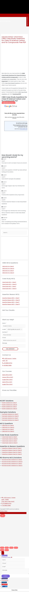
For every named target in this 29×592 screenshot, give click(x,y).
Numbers (5, 332)
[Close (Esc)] (2, 548)
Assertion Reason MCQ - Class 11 (10, 302)
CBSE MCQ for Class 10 (8, 268)
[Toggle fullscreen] (11, 548)
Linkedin (5, 582)
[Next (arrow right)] (7, 550)
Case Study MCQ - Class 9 (9, 282)
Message (4, 343)
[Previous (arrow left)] (2, 550)
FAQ (6, 586)
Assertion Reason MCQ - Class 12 (11, 304)
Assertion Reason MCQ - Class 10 (11, 300)
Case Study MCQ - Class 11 (9, 286)
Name (4, 323)
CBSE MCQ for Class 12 (8, 273)
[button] (8, 103)
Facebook (5, 578)
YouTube (5, 584)
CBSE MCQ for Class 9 (8, 266)
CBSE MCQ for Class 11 (8, 270)
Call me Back (10, 349)
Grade (4, 329)
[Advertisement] (14, 531)
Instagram (5, 580)
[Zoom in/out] (16, 548)
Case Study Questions (7, 36)
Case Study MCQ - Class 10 (9, 284)
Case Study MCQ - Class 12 (9, 288)
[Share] (7, 548)
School (4, 337)
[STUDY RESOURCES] (2, 15)
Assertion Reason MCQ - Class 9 (10, 298)
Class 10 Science (18, 36)
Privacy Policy (3, 511)
